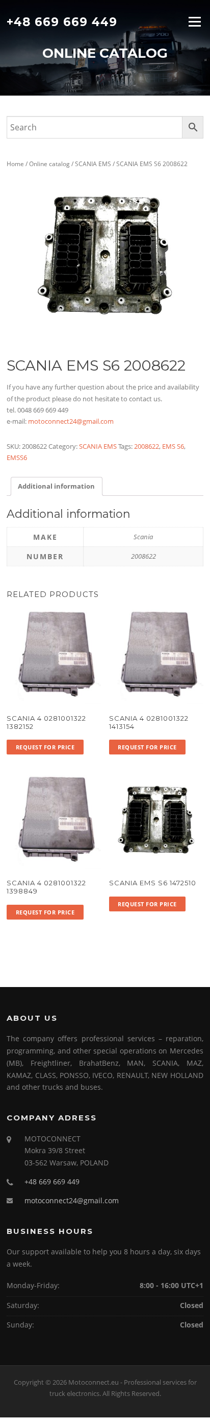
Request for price (45, 747)
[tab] (56, 486)
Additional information (56, 486)
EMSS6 (17, 457)
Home (15, 163)
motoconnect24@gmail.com (71, 421)
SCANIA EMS (93, 163)
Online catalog (49, 163)
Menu (194, 21)
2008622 (146, 446)
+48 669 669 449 (62, 21)
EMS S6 (173, 446)
